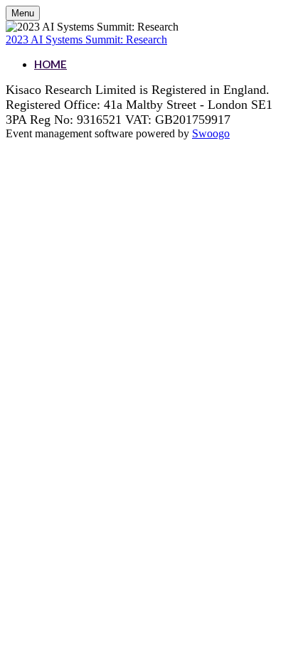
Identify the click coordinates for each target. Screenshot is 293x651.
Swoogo (211, 133)
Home (50, 64)
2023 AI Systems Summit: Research (86, 39)
